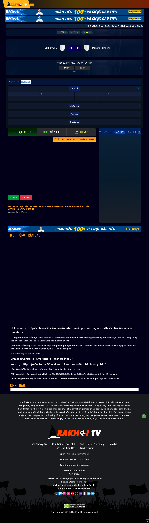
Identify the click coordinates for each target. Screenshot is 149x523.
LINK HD (26, 197)
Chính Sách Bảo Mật (63, 444)
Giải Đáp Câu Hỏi (65, 448)
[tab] (22, 132)
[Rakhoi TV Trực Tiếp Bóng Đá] (17, 4)
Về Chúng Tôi (39, 444)
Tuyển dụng (87, 448)
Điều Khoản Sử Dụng (92, 444)
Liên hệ (113, 444)
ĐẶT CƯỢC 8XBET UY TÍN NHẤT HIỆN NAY (75, 139)
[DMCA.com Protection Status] (74, 505)
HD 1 (14, 197)
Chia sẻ (84, 132)
